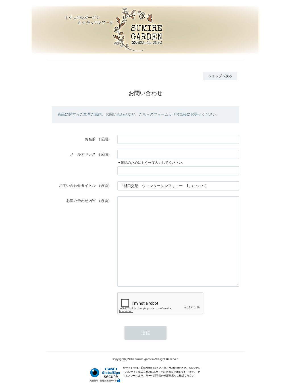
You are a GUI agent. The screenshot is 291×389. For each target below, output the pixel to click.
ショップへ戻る (220, 76)
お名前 (90, 139)
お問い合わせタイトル (77, 185)
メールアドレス (83, 154)
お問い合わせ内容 (81, 200)
